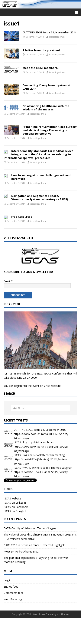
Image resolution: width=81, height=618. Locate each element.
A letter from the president (41, 50)
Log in (7, 580)
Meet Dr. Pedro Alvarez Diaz (21, 551)
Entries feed (11, 586)
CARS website (52, 386)
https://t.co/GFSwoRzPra (29, 434)
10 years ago (21, 438)
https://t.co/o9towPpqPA (29, 446)
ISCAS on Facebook (16, 507)
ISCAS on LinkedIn (15, 502)
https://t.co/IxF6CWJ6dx (28, 459)
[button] (76, 12)
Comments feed (14, 593)
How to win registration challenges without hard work (41, 176)
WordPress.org (13, 599)
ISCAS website (12, 498)
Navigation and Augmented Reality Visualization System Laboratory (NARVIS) (39, 197)
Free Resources (21, 216)
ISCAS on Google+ (15, 511)
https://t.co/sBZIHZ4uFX (28, 472)
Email (8, 281)
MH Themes (63, 614)
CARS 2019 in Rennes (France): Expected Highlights (35, 545)
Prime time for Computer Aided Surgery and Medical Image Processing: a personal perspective (50, 130)
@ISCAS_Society (58, 434)
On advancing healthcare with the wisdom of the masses (46, 107)
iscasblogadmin (57, 36)
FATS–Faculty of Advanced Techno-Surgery (30, 528)
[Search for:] (41, 408)
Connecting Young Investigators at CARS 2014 (46, 86)
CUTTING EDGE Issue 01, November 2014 (49, 32)
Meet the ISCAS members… (41, 68)
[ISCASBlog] (40, 6)
